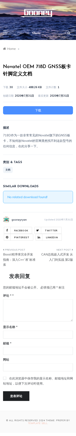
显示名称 (10, 327)
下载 (38, 110)
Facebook (21, 230)
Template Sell (37, 423)
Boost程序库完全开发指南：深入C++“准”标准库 (19, 259)
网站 (6, 359)
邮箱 (7, 343)
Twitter (51, 230)
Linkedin (52, 237)
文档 (7, 169)
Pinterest (21, 237)
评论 (7, 295)
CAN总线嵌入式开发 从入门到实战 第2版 (57, 257)
